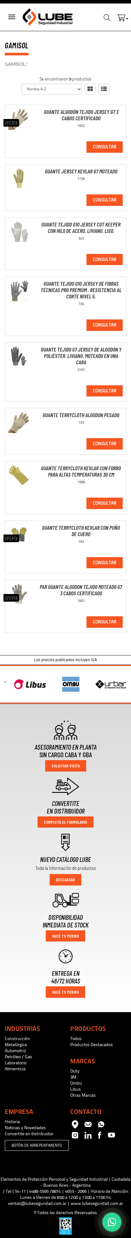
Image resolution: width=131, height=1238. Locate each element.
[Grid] (90, 89)
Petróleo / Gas (18, 1057)
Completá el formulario (65, 822)
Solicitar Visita (66, 765)
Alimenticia (15, 1069)
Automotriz (15, 1050)
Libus (75, 1089)
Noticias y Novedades (25, 1127)
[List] (104, 89)
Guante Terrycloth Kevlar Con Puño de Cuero (81, 530)
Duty (74, 1071)
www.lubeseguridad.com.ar (97, 1203)
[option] (25, 684)
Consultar (104, 147)
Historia (12, 1121)
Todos (76, 1038)
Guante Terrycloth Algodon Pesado (81, 414)
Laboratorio (15, 1063)
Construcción (17, 1038)
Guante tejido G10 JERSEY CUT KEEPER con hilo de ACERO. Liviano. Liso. (81, 227)
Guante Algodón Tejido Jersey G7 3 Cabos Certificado (81, 115)
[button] (122, 16)
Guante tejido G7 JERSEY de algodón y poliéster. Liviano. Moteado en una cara (81, 356)
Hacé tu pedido (65, 936)
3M (73, 1077)
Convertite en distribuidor (29, 1134)
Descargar (65, 879)
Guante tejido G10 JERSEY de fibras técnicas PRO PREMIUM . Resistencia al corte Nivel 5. (81, 290)
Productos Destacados (91, 1044)
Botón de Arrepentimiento (36, 1145)
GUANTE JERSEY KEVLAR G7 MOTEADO (81, 171)
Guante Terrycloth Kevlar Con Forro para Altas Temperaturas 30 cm (81, 471)
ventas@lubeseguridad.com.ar (37, 1203)
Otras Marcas (83, 1095)
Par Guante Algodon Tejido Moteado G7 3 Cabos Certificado (81, 590)
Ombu (76, 1083)
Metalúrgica (16, 1044)
